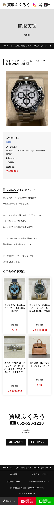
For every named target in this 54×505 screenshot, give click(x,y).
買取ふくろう (18, 4)
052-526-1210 (30, 423)
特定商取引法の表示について (40, 481)
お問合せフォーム (13, 481)
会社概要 (13, 474)
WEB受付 (18, 442)
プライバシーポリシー (41, 474)
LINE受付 (40, 442)
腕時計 (9, 142)
